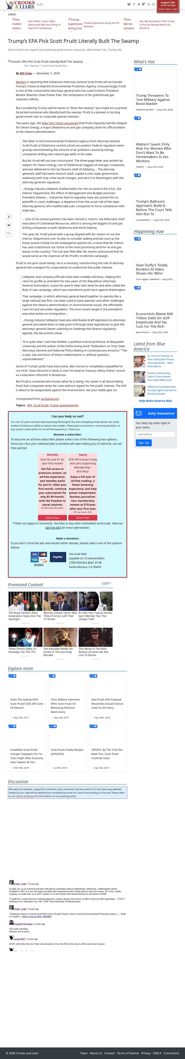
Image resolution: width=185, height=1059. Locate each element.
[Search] (153, 4)
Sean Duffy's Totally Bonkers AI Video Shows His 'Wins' (152, 269)
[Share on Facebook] (9, 217)
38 (136, 287)
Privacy (146, 1053)
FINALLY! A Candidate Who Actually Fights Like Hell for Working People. (162, 390)
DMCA (157, 1053)
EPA (29, 405)
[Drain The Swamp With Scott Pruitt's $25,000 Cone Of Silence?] (27, 684)
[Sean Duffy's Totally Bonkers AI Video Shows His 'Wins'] (155, 249)
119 (11, 726)
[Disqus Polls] (67, 838)
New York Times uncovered (60, 123)
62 (8, 233)
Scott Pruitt (41, 405)
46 (136, 175)
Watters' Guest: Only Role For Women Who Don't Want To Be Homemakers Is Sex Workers (153, 152)
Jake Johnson (142, 332)
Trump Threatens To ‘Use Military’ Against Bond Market (153, 99)
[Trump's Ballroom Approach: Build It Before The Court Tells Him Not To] (155, 185)
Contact (109, 1053)
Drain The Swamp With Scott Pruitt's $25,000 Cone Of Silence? (26, 704)
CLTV (40, 4)
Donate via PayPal (58, 557)
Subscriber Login (168, 9)
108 (92, 675)
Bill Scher (26, 73)
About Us (96, 1053)
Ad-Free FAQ (53, 528)
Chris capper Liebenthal (147, 279)
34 (136, 238)
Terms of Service (25, 796)
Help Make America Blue (155, 401)
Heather (140, 166)
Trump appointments (64, 405)
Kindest (39, 564)
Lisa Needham (143, 219)
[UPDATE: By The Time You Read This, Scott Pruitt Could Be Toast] (108, 734)
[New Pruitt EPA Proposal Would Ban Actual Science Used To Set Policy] (108, 684)
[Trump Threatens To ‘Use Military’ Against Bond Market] (155, 79)
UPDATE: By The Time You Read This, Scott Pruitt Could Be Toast (107, 754)
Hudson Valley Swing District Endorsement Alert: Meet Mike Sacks (159, 377)
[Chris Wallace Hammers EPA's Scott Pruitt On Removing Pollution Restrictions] (67, 684)
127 (11, 675)
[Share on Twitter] (9, 225)
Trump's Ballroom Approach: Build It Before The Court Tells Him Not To (154, 207)
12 (51, 675)
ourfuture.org (50, 399)
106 (137, 69)
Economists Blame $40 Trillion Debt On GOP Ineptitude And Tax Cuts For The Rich (154, 320)
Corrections (171, 1053)
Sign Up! (143, 442)
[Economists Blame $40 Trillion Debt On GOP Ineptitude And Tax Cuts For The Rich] (155, 297)
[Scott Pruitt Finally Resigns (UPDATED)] (67, 734)
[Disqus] (67, 915)
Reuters (21, 82)
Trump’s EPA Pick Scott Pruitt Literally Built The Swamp (73, 40)
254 (51, 726)
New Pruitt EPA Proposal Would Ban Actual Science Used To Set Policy (107, 704)
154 (92, 726)
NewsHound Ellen (145, 109)
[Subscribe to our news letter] (148, 4)
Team (84, 1053)
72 (136, 118)
